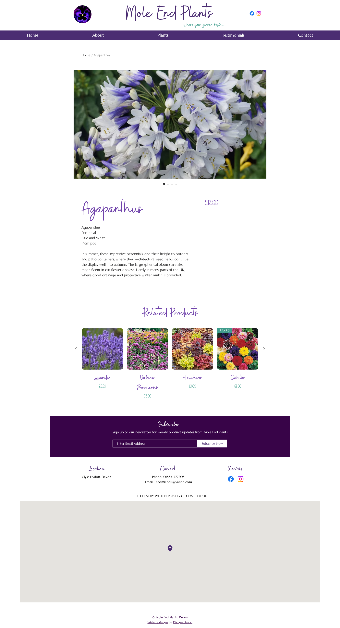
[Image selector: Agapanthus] (164, 184)
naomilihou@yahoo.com (174, 482)
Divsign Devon (182, 622)
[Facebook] (252, 13)
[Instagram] (259, 13)
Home (85, 55)
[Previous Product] (76, 348)
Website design (158, 622)
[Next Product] (264, 348)
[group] (170, 365)
